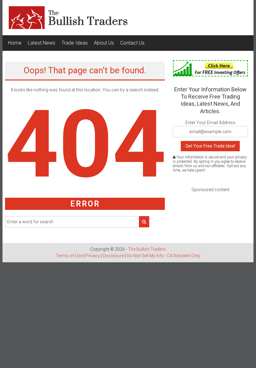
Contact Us (132, 43)
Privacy (92, 255)
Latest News (41, 43)
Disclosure (113, 255)
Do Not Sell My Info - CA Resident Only (163, 255)
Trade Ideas (75, 43)
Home (15, 43)
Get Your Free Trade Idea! (210, 145)
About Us (104, 43)
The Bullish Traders (147, 249)
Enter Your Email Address (210, 122)
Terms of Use (69, 255)
